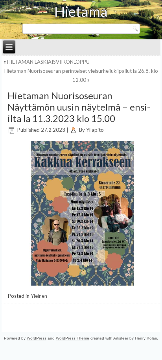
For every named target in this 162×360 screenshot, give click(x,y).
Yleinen (39, 296)
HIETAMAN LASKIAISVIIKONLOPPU (48, 62)
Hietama (81, 11)
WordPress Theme (72, 338)
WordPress (36, 338)
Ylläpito (95, 130)
